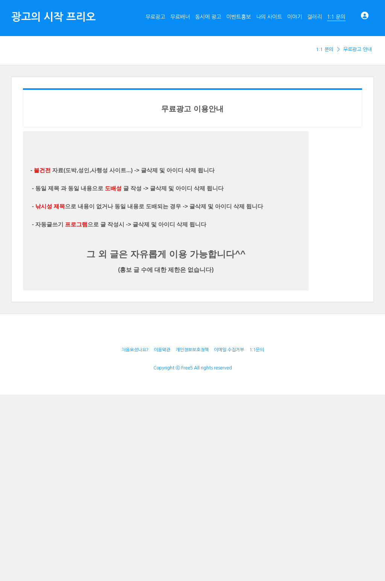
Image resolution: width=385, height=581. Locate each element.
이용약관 (162, 350)
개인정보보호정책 (192, 350)
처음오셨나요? (135, 350)
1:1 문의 (324, 49)
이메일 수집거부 (229, 350)
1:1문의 (256, 350)
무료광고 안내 (357, 49)
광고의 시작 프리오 (53, 17)
